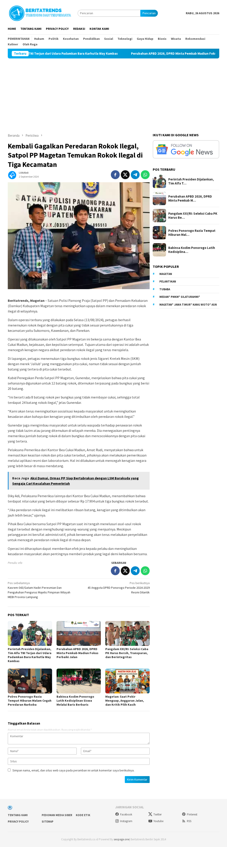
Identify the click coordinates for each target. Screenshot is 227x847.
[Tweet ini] (125, 174)
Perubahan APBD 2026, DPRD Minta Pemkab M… (190, 198)
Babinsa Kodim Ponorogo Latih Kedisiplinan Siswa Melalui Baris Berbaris (75, 701)
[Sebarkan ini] (115, 174)
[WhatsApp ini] (145, 174)
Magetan (165, 274)
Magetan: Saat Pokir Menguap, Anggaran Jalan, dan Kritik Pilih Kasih (124, 701)
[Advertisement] (113, 92)
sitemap (47, 821)
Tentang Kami (18, 815)
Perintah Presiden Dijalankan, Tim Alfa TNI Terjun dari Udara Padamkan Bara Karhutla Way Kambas (29, 655)
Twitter (157, 814)
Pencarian (149, 13)
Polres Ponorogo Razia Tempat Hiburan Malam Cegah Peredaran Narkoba (29, 701)
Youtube (158, 821)
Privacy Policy (18, 821)
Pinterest (192, 814)
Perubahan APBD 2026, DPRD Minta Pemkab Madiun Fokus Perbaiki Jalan (164, 54)
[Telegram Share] (135, 174)
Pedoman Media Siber (57, 815)
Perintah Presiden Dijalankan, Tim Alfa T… (191, 181)
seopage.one (121, 839)
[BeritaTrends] (40, 13)
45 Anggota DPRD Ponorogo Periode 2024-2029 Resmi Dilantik (119, 587)
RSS (189, 821)
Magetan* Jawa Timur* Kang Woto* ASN (188, 304)
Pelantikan (167, 281)
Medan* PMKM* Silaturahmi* (179, 297)
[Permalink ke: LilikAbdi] (12, 174)
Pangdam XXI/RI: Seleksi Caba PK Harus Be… (192, 216)
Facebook (126, 814)
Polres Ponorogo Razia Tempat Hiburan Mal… (191, 233)
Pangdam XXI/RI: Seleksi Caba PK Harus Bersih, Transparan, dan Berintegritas (126, 653)
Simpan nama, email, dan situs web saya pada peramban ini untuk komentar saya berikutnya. (73, 770)
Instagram (126, 821)
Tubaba (164, 289)
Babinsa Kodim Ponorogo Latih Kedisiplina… (191, 250)
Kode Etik (83, 815)
